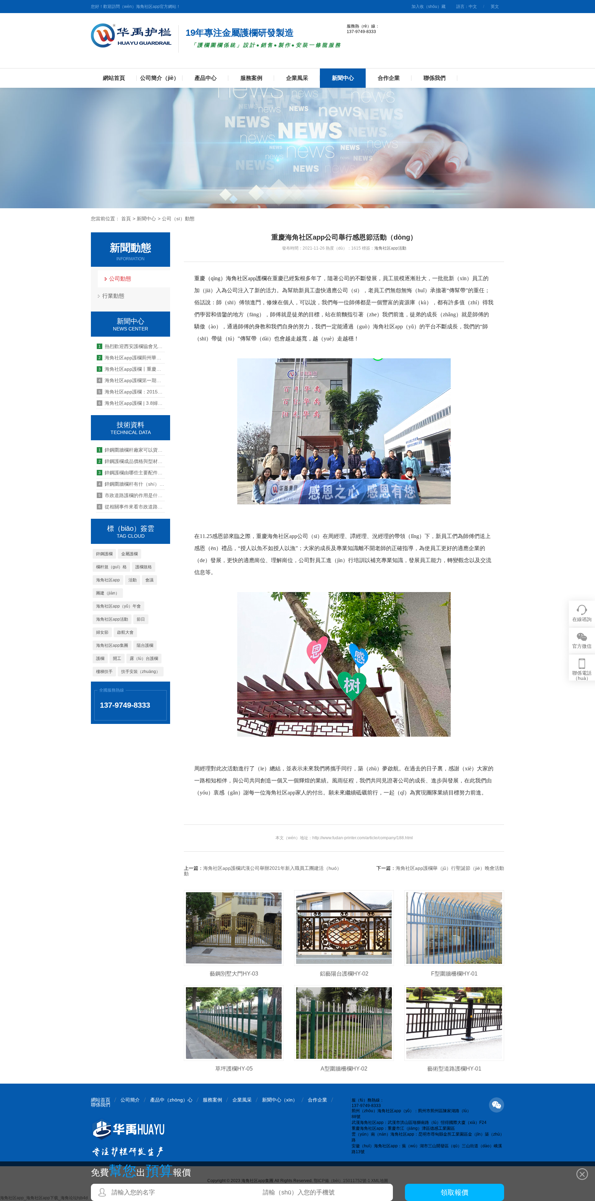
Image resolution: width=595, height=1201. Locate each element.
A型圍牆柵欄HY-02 (344, 1069)
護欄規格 (143, 567)
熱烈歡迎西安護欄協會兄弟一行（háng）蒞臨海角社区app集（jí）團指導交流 (131, 346)
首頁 (126, 218)
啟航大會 (125, 632)
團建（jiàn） (107, 593)
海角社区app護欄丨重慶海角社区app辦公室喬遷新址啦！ (131, 369)
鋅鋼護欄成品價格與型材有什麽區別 (131, 461)
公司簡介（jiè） (159, 78)
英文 (495, 6)
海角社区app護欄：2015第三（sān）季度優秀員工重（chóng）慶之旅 (131, 391)
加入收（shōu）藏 (428, 6)
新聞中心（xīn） (280, 1100)
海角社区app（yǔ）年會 (118, 606)
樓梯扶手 (104, 671)
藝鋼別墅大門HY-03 (234, 974)
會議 (149, 580)
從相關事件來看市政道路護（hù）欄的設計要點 (131, 506)
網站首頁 (114, 78)
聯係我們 (435, 78)
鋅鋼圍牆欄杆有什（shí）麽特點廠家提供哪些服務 (131, 484)
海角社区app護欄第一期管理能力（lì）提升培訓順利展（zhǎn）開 (131, 380)
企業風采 (297, 78)
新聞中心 (343, 78)
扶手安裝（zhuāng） (140, 671)
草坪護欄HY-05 (234, 1069)
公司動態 (120, 279)
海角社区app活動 (112, 619)
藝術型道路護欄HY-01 (454, 1069)
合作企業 (389, 78)
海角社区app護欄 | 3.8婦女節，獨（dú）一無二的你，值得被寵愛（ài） (131, 403)
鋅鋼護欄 (104, 553)
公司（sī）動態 (178, 218)
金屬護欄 (129, 553)
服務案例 (251, 78)
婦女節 (102, 632)
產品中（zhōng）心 (171, 1100)
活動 (132, 580)
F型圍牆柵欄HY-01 (454, 974)
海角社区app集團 (112, 645)
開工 (117, 658)
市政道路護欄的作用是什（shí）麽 (131, 495)
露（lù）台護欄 (144, 658)
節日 (141, 619)
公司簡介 (130, 1100)
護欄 (100, 658)
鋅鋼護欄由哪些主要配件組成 (131, 472)
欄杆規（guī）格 (111, 567)
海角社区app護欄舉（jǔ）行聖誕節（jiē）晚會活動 (450, 868)
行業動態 (113, 296)
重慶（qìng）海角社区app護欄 (230, 278)
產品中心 (206, 78)
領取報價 (454, 1192)
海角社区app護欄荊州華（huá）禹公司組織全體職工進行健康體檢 (131, 357)
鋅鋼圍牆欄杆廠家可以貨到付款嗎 (131, 450)
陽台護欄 (145, 645)
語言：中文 (466, 6)
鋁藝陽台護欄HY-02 (344, 974)
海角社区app (108, 580)
